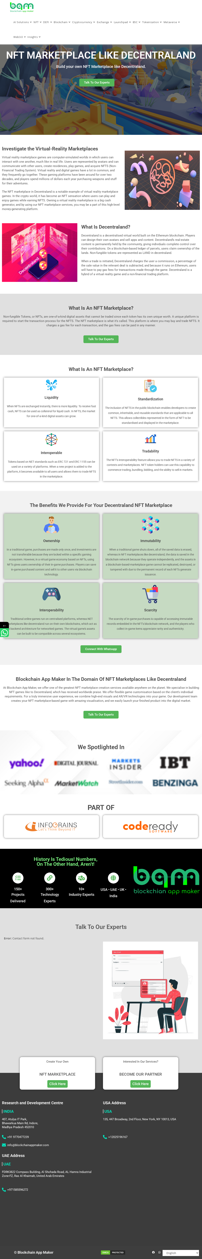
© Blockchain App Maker (33, 1252)
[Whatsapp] (159, 1252)
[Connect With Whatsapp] (4, 632)
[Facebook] (153, 1252)
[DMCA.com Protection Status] (113, 1252)
